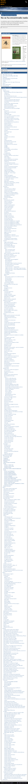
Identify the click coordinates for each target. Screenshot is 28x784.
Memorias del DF (7, 346)
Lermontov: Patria (7, 746)
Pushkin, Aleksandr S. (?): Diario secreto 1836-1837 (13, 665)
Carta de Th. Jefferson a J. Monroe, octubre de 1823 (14, 712)
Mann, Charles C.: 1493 (7, 661)
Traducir (5, 151)
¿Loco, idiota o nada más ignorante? (10, 488)
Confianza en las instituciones (9, 320)
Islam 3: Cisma (8, 252)
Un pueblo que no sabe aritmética (10, 238)
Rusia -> (5, 275)
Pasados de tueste (7, 354)
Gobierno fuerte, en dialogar (9, 540)
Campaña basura (7, 524)
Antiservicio (6, 187)
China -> (4, 83)
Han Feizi (6, 593)
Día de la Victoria (8, 278)
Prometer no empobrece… (9, 359)
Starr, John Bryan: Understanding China (10, 670)
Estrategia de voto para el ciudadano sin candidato (13, 334)
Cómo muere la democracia (9, 500)
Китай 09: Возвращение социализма (11, 481)
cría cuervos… (7, 530)
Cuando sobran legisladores (9, 323)
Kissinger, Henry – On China (8, 658)
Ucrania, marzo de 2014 (8, 438)
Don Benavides (7, 94)
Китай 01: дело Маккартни (9, 471)
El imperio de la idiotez (8, 415)
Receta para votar (7, 556)
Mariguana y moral (7, 344)
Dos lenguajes (6, 494)
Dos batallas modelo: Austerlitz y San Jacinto (13, 263)
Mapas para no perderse (9, 181)
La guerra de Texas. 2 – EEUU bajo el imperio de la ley (15, 268)
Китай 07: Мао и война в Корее (10, 478)
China (13, 43)
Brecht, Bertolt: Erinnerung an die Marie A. (12, 687)
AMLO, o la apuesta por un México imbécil (12, 499)
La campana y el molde (8, 596)
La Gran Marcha (8, 393)
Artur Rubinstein (7, 446)
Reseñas (4, 628)
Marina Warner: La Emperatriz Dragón (10, 663)
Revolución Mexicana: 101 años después (12, 363)
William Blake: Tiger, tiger (7, 74)
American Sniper (7, 301)
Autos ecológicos (7, 157)
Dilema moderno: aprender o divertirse (11, 406)
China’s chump (7, 447)
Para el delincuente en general (10, 353)
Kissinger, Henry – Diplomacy (8, 656)
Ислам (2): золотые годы (9, 466)
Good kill (6, 130)
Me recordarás (7, 685)
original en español (7, 767)
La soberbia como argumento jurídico (11, 193)
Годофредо (5, 458)
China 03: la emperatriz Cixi (10, 380)
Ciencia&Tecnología (7, 154)
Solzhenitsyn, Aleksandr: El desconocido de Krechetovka (14, 668)
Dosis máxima (6, 612)
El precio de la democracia (9, 539)
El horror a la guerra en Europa (10, 414)
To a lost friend (6, 457)
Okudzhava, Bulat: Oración (9, 749)
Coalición (6, 318)
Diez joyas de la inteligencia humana (11, 404)
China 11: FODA (8, 390)
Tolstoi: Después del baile (9, 763)
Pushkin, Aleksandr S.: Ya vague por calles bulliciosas (14, 752)
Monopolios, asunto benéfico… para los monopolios (14, 347)
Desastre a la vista (7, 213)
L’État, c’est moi (7, 547)
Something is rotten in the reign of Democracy (11, 82)
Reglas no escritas (7, 232)
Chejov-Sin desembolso (8, 689)
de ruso (4, 733)
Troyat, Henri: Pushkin (7, 672)
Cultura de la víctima (8, 208)
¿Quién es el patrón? (8, 201)
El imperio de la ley (7, 416)
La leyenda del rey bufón (9, 420)
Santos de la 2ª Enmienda (9, 434)
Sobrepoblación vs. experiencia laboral (11, 365)
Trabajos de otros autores (8, 772)
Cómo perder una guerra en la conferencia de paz (14, 276)
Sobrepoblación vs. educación (9, 234)
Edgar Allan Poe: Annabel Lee (9, 715)
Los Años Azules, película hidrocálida (11, 103)
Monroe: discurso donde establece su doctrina (13, 725)
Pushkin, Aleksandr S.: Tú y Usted (10, 751)
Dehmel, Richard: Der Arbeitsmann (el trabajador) (13, 692)
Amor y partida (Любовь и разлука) (11, 681)
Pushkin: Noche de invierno (9, 760)
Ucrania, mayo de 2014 (8, 440)
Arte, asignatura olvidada (9, 117)
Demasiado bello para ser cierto (10, 531)
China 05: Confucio (8, 383)
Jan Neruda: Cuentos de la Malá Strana (10, 649)
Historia (4, 240)
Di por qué (6, 326)
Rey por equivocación (7, 84)
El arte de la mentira (8, 413)
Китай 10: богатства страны (9, 482)
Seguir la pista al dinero (8, 560)
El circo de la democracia (9, 535)
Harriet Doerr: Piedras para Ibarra (9, 639)
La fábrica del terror (8, 419)
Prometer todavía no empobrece (10, 507)
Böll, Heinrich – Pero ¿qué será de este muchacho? (12, 632)
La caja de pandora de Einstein (10, 176)
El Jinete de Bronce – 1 (8, 123)
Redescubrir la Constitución (9, 361)
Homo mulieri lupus (8, 131)
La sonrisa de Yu (7, 597)
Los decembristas (8, 279)
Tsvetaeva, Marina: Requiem (9, 765)
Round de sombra (7, 557)
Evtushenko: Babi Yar (8, 741)
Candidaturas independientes (9, 525)
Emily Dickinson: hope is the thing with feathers (13, 718)
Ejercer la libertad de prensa (9, 304)
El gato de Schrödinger (8, 170)
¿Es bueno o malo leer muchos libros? (11, 155)
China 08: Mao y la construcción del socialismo (14, 387)
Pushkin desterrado (8, 140)
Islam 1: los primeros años (10, 249)
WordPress (6, 289)
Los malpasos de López (7, 512)
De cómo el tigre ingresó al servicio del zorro (12, 582)
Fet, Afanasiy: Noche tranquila (10, 742)
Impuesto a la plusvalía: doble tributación (12, 99)
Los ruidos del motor (8, 343)
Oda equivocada (7, 602)
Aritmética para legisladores (9, 520)
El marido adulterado (8, 538)
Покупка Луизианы (7, 486)
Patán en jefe (5, 514)
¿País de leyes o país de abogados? (11, 259)
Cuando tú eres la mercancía (9, 190)
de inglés (5, 711)
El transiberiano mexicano (8, 497)
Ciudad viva (6, 93)
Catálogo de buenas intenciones (10, 317)
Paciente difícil (6, 623)
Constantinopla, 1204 (8, 244)
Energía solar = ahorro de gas (9, 172)
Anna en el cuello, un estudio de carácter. (12, 115)
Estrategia (6, 591)
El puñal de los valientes (8, 588)
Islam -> (5, 248)
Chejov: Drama (7, 737)
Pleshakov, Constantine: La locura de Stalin (11, 664)
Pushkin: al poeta (7, 753)
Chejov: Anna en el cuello (9, 734)
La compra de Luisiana (9, 265)
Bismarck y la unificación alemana (10, 243)
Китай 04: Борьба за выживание (10, 474)
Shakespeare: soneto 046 (9, 726)
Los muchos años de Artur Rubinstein (11, 451)
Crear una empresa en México (10, 188)
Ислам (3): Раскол (7, 467)
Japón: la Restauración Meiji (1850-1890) (10, 75)
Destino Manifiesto (8, 260)
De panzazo (6, 212)
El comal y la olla (6, 85)
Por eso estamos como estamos (10, 357)
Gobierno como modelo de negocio (11, 192)
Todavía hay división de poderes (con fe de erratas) (13, 570)
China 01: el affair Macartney (10, 378)
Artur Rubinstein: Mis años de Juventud (10, 630)
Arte (4, 109)
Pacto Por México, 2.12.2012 (9, 770)
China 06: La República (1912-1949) (11, 384)
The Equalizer (6, 148)
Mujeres (5, 452)
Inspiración (6, 133)
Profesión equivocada (7, 564)
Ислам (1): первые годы (8, 464)
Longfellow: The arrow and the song (11, 722)
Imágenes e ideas (7, 545)
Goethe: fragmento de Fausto (9, 697)
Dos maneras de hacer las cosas (10, 96)
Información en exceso (8, 307)
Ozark (5, 139)
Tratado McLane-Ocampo (10, 273)
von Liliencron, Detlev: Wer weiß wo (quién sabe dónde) (14, 706)
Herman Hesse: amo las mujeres (10, 702)
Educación (5, 198)
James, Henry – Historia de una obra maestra (11, 648)
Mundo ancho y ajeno (8, 782)
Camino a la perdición (8, 202)
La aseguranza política (8, 549)
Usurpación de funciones (8, 627)
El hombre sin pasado (8, 773)
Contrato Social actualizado (9, 205)
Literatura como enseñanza (9, 136)
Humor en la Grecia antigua (9, 247)
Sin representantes (7, 364)
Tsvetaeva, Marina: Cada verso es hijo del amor (13, 764)
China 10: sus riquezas (9, 389)
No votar (6, 554)
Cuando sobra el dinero (8, 207)
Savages (4, 80)
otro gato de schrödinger (9, 183)
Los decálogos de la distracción (9, 510)
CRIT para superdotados (8, 206)
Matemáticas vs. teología (9, 296)
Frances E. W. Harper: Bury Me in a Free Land (12, 721)
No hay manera (7, 349)
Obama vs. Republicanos (9, 427)
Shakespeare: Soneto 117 (9, 727)
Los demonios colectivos (8, 254)
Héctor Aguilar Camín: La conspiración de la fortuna (13, 640)
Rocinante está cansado (7, 566)
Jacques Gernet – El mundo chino (9, 646)
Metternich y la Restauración (9, 256)
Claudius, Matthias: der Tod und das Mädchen (13, 690)
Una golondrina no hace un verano (10, 239)
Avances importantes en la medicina (11, 159)
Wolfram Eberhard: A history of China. (10, 677)
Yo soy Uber (6, 367)
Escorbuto (6, 174)
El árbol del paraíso (8, 169)
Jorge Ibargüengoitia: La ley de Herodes (10, 78)
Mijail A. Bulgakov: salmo (9, 748)
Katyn (5, 134)
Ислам (4, 463)
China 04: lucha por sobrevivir (10, 382)
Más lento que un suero (8, 505)
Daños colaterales (7, 209)
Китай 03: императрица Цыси (10, 473)
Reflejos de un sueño (8, 606)
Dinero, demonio (7, 408)
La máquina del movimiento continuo (11, 177)
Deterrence (6, 403)
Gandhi (19, 64)
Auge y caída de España (8, 242)
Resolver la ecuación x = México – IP (10, 565)
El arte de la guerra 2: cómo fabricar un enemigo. (13, 411)
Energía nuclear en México (9, 171)
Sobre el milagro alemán (9, 282)
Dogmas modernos (8, 409)
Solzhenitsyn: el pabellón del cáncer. (10, 669)
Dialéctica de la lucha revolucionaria (10, 611)
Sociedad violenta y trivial (9, 312)
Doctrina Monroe (8, 261)
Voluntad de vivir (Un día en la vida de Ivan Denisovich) (13, 675)
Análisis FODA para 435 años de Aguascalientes (13, 92)
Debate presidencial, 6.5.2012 (10, 769)
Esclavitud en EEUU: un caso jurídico (12, 264)
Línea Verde (6, 102)
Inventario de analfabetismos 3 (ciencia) (11, 223)
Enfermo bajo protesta (7, 614)
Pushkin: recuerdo (7, 762)
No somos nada (7, 552)
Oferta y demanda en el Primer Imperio (11, 603)
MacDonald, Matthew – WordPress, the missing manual (13, 660)
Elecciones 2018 (6, 498)
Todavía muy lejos (7, 237)
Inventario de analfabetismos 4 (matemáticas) (13, 224)
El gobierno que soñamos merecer (10, 332)
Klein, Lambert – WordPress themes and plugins (12, 659)
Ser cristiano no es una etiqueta (10, 435)
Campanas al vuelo (7, 203)
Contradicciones (7, 292)
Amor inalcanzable (7, 114)
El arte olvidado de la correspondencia (11, 122)
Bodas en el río (7, 577)
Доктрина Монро (6, 460)
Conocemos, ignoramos (8, 291)
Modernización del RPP (8, 104)
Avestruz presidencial (8, 523)
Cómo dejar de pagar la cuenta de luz (11, 164)
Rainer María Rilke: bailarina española (11, 703)
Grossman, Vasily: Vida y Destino (9, 637)
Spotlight (6, 146)
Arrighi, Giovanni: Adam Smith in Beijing (10, 629)
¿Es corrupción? (7, 370)
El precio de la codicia (8, 191)
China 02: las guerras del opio (10, 379)
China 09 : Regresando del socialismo (12, 388)
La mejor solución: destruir (8, 508)
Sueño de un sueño (7, 608)
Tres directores (7, 152)
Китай (4, 469)
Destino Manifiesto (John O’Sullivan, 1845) (12, 713)
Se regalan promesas (8, 559)
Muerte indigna (7, 601)
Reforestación (7, 362)
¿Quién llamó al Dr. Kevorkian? (9, 489)
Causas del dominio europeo (9, 162)
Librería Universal (13, 64)
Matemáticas (5, 290)
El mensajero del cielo (7, 613)
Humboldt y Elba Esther (8, 219)
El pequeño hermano (8, 287)
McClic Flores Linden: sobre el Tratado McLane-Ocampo (14, 775)
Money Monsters (7, 196)
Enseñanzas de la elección (9, 502)
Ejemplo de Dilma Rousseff (9, 328)
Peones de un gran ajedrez (9, 431)
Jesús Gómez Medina (8, 450)
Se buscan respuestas (8, 197)
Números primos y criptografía (10, 299)
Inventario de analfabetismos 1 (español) (12, 221)
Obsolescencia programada (9, 429)
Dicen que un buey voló (8, 534)
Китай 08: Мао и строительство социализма (12, 479)
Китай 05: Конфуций (8, 476)
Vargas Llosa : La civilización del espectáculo (11, 674)
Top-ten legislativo (7, 561)
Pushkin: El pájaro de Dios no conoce (11, 759)
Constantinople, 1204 (7, 456)
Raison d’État (6, 274)
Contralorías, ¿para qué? (8, 529)
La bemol (5, 618)
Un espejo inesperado (7, 571)
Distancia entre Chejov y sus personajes (11, 119)
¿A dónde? (6, 576)
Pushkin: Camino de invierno (9, 754)
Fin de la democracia (8, 218)
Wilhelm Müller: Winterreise (9, 710)
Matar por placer (7, 425)
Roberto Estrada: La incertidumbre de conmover (13, 778)
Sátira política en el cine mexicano (10, 144)
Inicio (2, 15)
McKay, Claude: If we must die (9, 723)
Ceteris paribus (6, 492)
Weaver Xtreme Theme (23, 782)
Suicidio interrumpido (8, 609)
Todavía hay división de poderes (9, 569)
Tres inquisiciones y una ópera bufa (11, 284)
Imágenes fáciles (7, 595)
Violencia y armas (7, 442)
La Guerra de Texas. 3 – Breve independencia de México (15, 269)
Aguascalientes (6, 91)
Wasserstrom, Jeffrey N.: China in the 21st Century (12, 676)
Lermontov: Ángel (7, 743)
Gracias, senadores (8, 541)
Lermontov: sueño (7, 747)
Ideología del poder (8, 544)
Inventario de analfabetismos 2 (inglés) (11, 222)
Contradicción (7, 580)
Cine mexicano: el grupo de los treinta (11, 118)
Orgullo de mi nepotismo (8, 622)
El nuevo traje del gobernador (9, 306)
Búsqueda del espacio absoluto (10, 160)
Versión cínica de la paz (8, 441)
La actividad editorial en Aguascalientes (11, 100)
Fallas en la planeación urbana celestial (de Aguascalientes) (15, 97)
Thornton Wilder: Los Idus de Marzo (11, 149)
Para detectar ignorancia (9, 185)
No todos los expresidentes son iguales (11, 426)
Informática (5, 285)
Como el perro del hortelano (8, 493)
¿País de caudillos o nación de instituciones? (12, 518)
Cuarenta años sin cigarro (8, 573)
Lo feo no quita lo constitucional (9, 509)
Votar (5, 562)
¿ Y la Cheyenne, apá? (8, 517)
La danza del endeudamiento (9, 550)
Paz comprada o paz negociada (10, 430)
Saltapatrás (5, 77)
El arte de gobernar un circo (8, 495)
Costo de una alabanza (8, 581)
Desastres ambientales (8, 401)
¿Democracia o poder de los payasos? (11, 369)
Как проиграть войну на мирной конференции (12, 468)
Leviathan (6, 135)
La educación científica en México (10, 226)
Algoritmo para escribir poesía (10, 112)
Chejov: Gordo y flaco (8, 738)
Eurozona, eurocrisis (6, 79)
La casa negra (6, 619)
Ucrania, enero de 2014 (8, 437)
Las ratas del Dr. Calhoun (9, 179)
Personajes (5, 443)
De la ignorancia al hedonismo (10, 211)
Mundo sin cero (7, 297)
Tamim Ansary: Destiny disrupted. (9, 671)
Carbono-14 (6, 161)
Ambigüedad (6, 113)
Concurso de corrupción (8, 528)
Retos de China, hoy (9, 395)
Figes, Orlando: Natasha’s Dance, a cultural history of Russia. (14, 635)
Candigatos (6, 526)
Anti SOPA (6, 286)
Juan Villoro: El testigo (7, 655)
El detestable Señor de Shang (9, 583)
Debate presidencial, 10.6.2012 (10, 768)
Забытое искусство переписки (9, 462)
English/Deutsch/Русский (7, 455)
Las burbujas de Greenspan (9, 195)
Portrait (4, 624)
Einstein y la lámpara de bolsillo (10, 167)
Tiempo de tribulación (9, 281)
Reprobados (6, 233)
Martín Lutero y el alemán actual (10, 255)
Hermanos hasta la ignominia (9, 543)
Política (4, 515)
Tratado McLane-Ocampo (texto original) (12, 728)
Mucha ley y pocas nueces (9, 348)
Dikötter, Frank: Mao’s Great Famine (10, 633)
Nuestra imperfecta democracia (10, 228)
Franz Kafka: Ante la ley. (8, 694)
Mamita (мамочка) (7, 684)
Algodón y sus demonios (8, 372)
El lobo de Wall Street (8, 125)
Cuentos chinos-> (6, 575)
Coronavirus (6, 165)
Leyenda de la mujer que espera (10, 598)
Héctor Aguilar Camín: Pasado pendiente (11, 642)
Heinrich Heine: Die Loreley (9, 701)
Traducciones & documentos (8, 679)
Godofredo (11, 61)
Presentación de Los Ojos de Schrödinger (12, 108)
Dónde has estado (7, 682)
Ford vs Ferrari (7, 128)
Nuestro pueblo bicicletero (9, 107)
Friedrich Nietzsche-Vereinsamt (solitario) (12, 695)
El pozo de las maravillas (9, 587)
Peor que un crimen (9, 270)
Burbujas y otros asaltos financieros (11, 374)
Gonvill (24, 64)
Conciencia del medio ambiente (10, 396)
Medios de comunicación (8, 300)
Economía (5, 186)
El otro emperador (7, 586)
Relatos (4, 572)
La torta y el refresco (8, 504)
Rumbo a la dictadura (7, 567)
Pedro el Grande (8, 280)
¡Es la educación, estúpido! (9, 200)
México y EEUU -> (7, 258)
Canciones (5, 680)
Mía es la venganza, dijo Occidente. (11, 310)
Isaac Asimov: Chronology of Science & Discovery (12, 645)
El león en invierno (7, 124)
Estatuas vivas (7, 590)
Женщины (5, 461)
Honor (5, 336)
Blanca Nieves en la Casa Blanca (10, 302)
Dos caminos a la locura (8, 120)
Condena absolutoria (8, 578)
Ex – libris (5, 616)
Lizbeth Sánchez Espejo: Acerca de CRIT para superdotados (15, 774)
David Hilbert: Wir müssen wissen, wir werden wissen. (14, 691)
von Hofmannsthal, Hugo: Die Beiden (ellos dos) (13, 705)
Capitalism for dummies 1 (8, 490)
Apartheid (6, 373)
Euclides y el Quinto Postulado (10, 295)
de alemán (5, 686)
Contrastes (6, 321)
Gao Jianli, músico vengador (9, 592)
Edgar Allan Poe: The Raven (9, 716)
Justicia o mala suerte (8, 546)
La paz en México (7, 421)
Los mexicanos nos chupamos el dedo (11, 342)
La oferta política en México (9, 551)
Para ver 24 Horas (7, 311)
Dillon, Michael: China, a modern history (10, 634)
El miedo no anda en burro (9, 217)
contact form (5, 779)
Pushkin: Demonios (7, 757)
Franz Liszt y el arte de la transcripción (11, 129)
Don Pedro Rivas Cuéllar (8, 448)
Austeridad (6, 521)
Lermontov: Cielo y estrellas (9, 744)
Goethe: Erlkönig (7, 696)
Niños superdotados (8, 227)
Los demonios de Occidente (9, 424)
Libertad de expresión (8, 341)
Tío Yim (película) (7, 150)
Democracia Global (8, 399)
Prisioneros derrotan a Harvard (10, 230)
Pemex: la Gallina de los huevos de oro (11, 356)
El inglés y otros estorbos (9, 216)
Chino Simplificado (8, 391)
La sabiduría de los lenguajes (19, 61)
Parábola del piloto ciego (8, 513)
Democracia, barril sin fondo (9, 325)
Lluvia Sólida (6, 180)
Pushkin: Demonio (7, 755)
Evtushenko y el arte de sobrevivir (10, 126)
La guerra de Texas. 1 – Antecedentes (12, 266)
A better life (6, 110)
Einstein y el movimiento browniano (11, 166)
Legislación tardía (7, 338)
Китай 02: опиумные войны (9, 472)
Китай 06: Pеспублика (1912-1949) (10, 477)
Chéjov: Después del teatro (9, 736)
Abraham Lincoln (7, 445)
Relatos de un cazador (8, 143)
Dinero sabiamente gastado (9, 327)
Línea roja (6, 422)
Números (6, 352)
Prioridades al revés (8, 358)
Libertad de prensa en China (10, 394)
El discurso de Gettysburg (9, 717)
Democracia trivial (7, 533)
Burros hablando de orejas (9, 375)
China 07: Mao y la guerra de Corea (11, 385)
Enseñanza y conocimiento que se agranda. (12, 720)
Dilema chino (6, 405)
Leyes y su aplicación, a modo (9, 339)
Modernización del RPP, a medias (10, 105)
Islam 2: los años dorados (10, 250)
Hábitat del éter (7, 98)
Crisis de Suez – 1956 (8, 398)
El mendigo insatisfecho (8, 585)
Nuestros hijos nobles (8, 351)
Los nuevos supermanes (8, 308)
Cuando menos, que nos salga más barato (12, 322)
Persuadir (6, 604)
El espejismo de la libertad (9, 305)
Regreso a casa (6, 625)
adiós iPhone (6, 156)
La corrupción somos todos (9, 337)
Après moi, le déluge (8, 519)
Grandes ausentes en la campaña (10, 503)
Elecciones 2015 (7, 333)
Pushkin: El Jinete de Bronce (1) (10, 758)
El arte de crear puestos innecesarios (11, 330)
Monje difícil (6, 599)
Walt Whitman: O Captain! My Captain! (11, 729)
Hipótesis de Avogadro (8, 175)
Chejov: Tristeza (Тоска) (8, 739)
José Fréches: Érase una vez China (9, 654)
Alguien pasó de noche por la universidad (12, 315)
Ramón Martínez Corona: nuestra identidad (12, 777)
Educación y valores (8, 214)
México (4, 313)
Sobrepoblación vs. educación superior (11, 235)
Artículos (4, 89)
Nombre (5, 138)
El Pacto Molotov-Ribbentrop (9, 245)
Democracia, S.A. (7, 400)
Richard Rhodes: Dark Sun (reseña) (10, 666)
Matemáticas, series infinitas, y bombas (11, 182)
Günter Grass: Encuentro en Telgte (10, 638)
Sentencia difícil (7, 607)
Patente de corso (7, 229)
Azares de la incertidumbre (9, 316)
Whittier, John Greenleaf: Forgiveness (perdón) (13, 731)
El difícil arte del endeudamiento (10, 331)
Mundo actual (6, 368)
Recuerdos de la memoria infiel (10, 141)
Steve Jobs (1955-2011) (8, 453)
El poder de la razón (8, 294)
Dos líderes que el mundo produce (10, 410)
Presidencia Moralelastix (9, 555)
